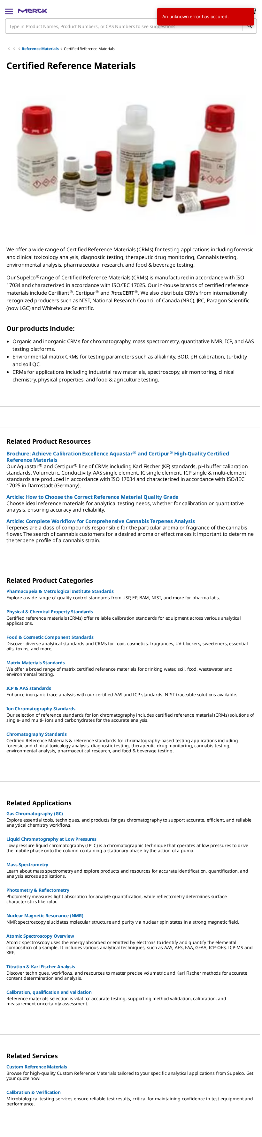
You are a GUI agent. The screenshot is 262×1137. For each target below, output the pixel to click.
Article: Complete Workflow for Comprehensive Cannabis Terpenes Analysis (100, 521)
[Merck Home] (32, 11)
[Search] (250, 26)
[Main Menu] (9, 10)
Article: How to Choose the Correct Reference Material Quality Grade (92, 497)
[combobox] (131, 26)
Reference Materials (40, 48)
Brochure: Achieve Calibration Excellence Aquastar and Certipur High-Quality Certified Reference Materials (117, 456)
